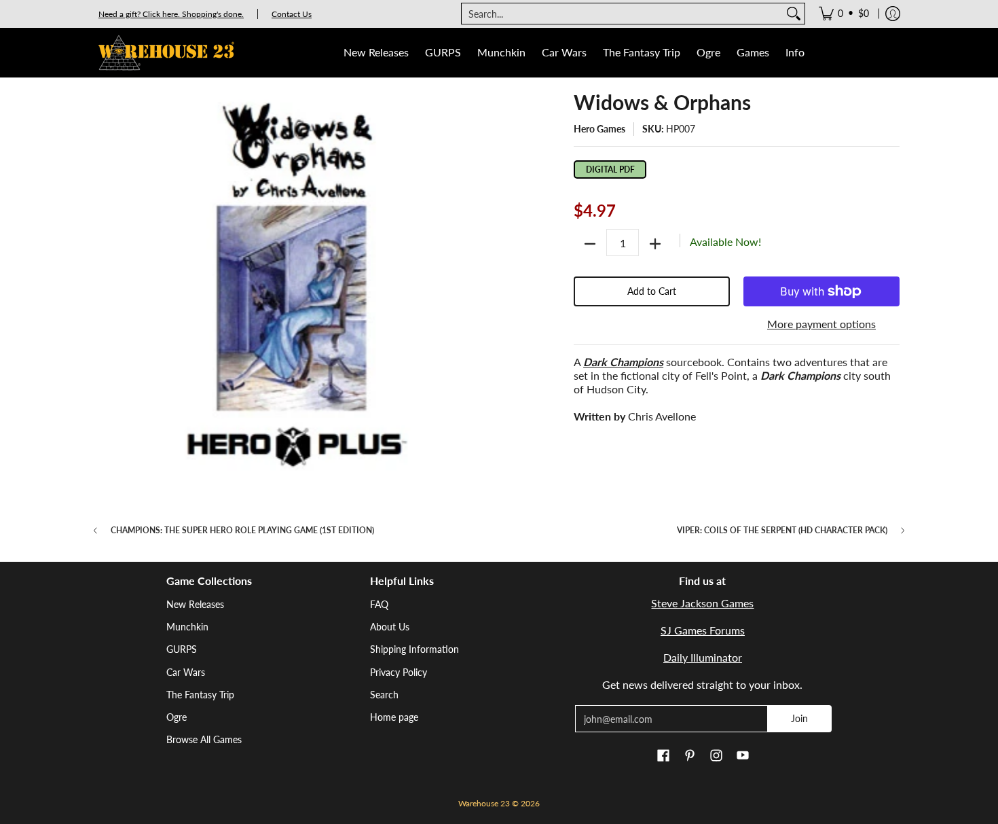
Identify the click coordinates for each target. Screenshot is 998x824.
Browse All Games (204, 739)
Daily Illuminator (702, 657)
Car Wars (185, 672)
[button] (663, 756)
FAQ (379, 604)
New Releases (195, 604)
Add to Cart (651, 291)
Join (799, 718)
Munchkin (187, 626)
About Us (389, 626)
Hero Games (599, 129)
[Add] (655, 244)
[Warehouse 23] (166, 52)
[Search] (794, 13)
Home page (394, 717)
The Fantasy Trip (200, 694)
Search (384, 694)
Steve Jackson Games (702, 602)
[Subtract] (590, 244)
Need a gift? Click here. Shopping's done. (171, 14)
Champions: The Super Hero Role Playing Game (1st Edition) (242, 530)
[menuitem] (844, 13)
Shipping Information (414, 649)
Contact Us (292, 14)
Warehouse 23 (484, 803)
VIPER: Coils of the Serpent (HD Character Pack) (782, 530)
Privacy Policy (398, 672)
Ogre (176, 717)
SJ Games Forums (703, 630)
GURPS (181, 649)
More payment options (821, 323)
